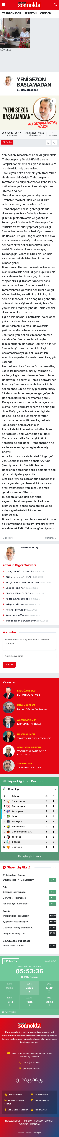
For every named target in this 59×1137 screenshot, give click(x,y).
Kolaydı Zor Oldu (15, 610)
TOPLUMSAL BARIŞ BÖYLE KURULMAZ (31, 753)
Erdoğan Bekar (26, 691)
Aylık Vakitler (10, 1012)
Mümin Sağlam (26, 705)
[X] (24, 1080)
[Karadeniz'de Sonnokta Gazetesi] (29, 4)
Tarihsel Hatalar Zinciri (29, 767)
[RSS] (40, 1080)
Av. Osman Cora (26, 720)
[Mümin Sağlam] (9, 707)
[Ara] (55, 4)
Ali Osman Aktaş (27, 90)
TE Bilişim (37, 1133)
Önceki (9, 538)
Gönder (9, 664)
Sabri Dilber (24, 763)
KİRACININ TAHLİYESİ (29, 724)
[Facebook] (18, 1080)
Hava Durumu (15, 1095)
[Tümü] (55, 682)
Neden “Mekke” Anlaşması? (33, 709)
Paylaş (9, 142)
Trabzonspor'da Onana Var (21, 621)
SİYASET (49, 1121)
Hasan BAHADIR (26, 734)
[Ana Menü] (3, 4)
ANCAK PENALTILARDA (18, 593)
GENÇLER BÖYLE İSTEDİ (19, 571)
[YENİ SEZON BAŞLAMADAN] (29, 113)
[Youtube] (35, 1080)
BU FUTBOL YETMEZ (28, 695)
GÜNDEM (45, 13)
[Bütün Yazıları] (55, 565)
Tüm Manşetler (41, 1100)
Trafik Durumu (41, 1095)
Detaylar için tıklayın (29, 856)
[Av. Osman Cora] (9, 722)
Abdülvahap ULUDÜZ (29, 747)
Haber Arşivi (41, 1110)
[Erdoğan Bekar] (9, 693)
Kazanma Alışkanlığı (17, 599)
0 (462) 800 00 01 (31, 1062)
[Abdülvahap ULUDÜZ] (9, 751)
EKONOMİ (35, 1124)
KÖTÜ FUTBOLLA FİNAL (19, 577)
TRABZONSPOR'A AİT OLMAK (34, 738)
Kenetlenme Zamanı (17, 615)
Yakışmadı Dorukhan (17, 604)
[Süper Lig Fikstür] (55, 867)
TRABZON (31, 13)
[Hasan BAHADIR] (9, 736)
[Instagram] (29, 1080)
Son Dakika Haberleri (18, 1110)
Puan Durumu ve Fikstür (14, 1102)
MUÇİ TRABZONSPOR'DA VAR (23, 582)
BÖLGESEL (24, 1124)
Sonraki (49, 538)
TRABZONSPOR (11, 13)
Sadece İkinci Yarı (16, 588)
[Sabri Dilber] (9, 765)
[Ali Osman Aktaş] (8, 81)
